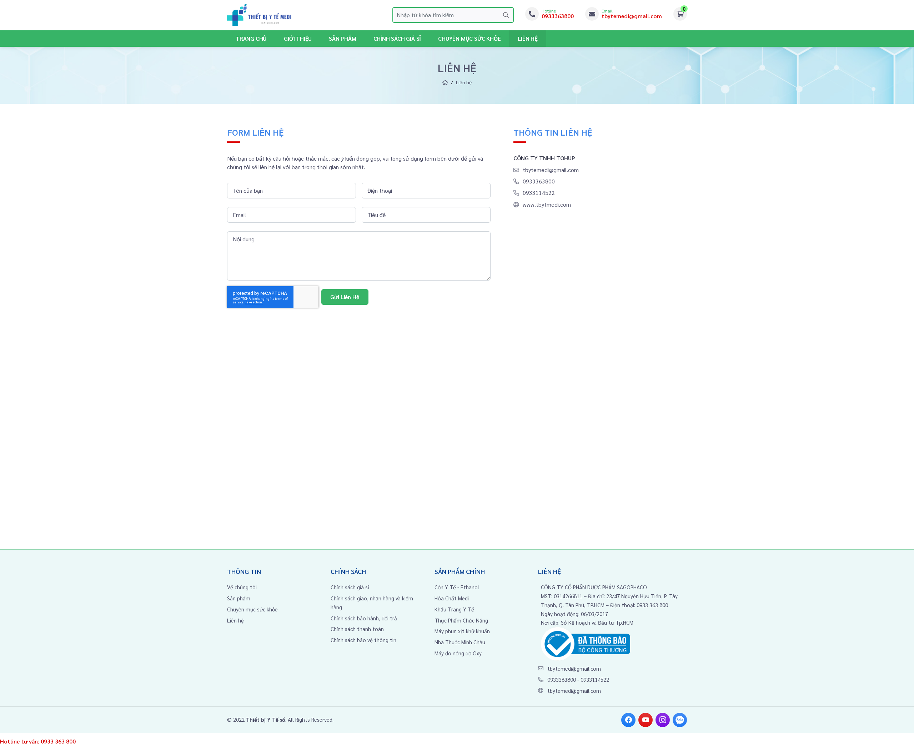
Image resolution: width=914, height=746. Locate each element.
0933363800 (539, 181)
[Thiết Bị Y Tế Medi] (259, 15)
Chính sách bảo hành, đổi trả (364, 618)
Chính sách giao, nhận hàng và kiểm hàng (372, 602)
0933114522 (539, 192)
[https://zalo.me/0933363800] (680, 720)
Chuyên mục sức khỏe (252, 609)
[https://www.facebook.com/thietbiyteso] (628, 720)
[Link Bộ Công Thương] (585, 643)
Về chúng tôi (242, 587)
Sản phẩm (342, 38)
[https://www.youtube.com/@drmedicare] (645, 720)
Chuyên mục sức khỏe (469, 38)
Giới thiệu (298, 38)
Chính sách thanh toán (357, 628)
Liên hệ (528, 38)
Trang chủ (251, 38)
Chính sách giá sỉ (397, 38)
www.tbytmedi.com (547, 204)
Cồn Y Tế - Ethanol (457, 587)
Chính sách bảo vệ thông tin (363, 639)
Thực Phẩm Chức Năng (461, 620)
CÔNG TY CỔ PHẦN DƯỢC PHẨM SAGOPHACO (594, 587)
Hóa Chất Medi (452, 598)
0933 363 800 (58, 741)
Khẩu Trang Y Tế (454, 609)
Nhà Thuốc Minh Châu (460, 642)
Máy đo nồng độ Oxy (458, 653)
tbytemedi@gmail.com (551, 169)
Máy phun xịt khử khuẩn (462, 630)
